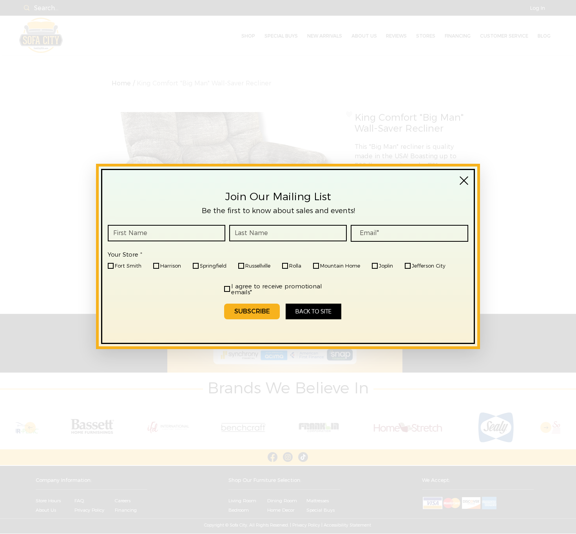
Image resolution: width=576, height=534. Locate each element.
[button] (464, 180)
